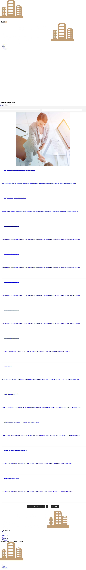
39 (52, 506)
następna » (56, 506)
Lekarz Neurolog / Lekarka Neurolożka (11, 338)
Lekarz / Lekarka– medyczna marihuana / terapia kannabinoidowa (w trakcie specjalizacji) (21, 422)
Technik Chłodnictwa (8, 366)
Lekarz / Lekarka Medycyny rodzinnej (11, 478)
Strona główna (2, 105)
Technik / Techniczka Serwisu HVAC (11, 394)
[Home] (11, 20)
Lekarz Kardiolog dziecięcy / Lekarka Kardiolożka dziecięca (15, 450)
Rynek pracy (3, 46)
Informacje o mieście (5, 48)
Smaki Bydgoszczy (4, 44)
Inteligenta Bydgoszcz (5, 538)
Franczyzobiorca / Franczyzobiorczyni (11, 226)
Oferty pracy (3, 47)
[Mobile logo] (11, 562)
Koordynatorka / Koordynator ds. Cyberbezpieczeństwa (15, 198)
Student (3, 45)
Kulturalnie (5, 49)
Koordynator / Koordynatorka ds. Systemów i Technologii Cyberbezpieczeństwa (19, 170)
